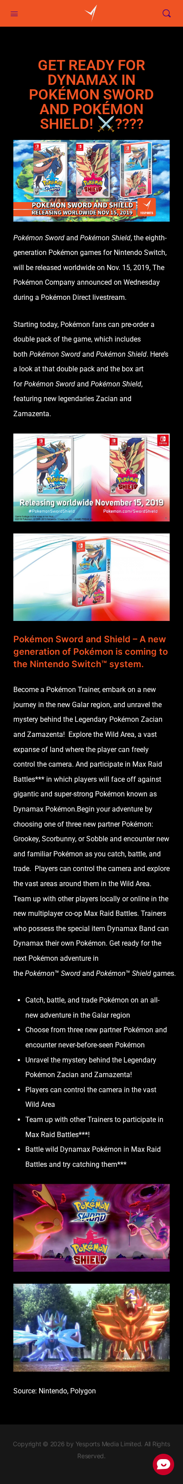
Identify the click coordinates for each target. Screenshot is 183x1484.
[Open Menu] (14, 13)
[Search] (166, 13)
